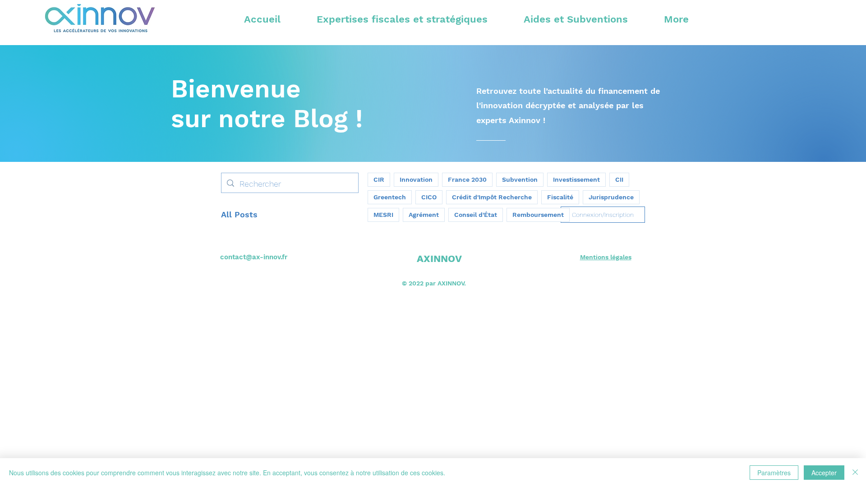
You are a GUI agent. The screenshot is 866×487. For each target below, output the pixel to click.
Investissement (576, 179)
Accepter (824, 472)
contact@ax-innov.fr (253, 257)
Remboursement (538, 214)
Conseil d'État (475, 214)
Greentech (389, 197)
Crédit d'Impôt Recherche (492, 197)
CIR (378, 179)
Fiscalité (560, 197)
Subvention (520, 179)
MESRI (383, 214)
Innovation (416, 179)
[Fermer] (855, 472)
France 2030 (467, 179)
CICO (429, 197)
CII (619, 179)
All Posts (239, 214)
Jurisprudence (611, 197)
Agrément (424, 214)
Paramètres (774, 472)
